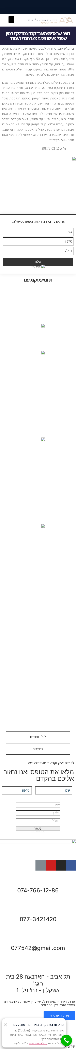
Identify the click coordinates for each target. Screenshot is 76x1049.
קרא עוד (38, 688)
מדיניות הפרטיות (38, 1043)
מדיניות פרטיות (59, 1015)
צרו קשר (38, 749)
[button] (11, 19)
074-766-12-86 (38, 890)
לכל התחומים (38, 737)
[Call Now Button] (66, 1040)
